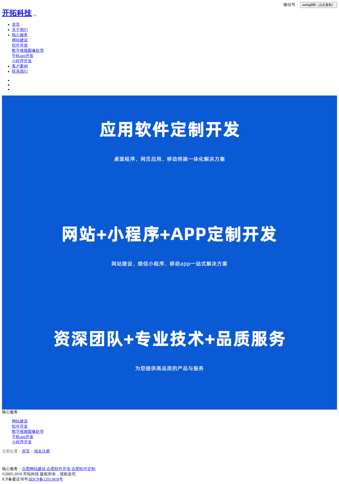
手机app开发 (23, 56)
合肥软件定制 (83, 469)
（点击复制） (318, 5)
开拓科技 (17, 13)
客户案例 (20, 66)
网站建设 (20, 40)
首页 (16, 24)
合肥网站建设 (34, 469)
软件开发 (20, 45)
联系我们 (20, 71)
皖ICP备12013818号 (46, 479)
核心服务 (20, 35)
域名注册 (42, 451)
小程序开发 (22, 61)
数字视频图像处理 (28, 50)
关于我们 (20, 30)
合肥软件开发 (58, 469)
